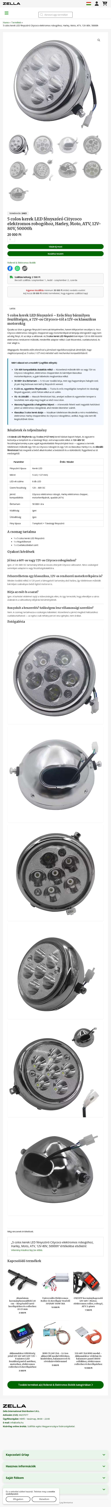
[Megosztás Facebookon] (10, 268)
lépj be (33, 1250)
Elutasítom (44, 1499)
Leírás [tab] (12, 308)
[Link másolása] (24, 268)
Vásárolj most (55, 246)
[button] (98, 40)
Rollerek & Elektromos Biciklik (21, 262)
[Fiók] (97, 3)
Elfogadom (18, 1499)
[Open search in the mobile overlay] (55, 15)
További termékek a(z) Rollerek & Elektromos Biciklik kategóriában (54, 1384)
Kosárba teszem (55, 253)
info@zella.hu (17, 1422)
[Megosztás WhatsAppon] (17, 268)
